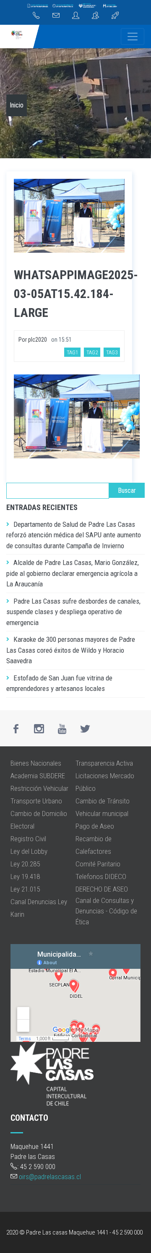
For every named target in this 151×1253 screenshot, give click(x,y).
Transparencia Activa (104, 763)
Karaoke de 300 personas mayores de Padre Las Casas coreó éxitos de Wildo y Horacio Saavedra (70, 650)
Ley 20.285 (25, 864)
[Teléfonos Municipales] (36, 16)
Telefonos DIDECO (101, 876)
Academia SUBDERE (37, 776)
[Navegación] (132, 36)
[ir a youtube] (62, 728)
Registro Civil (28, 838)
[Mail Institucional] (56, 16)
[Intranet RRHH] (76, 16)
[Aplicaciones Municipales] (115, 16)
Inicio (16, 105)
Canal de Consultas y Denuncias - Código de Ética (106, 911)
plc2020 (37, 339)
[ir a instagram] (39, 728)
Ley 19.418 (25, 876)
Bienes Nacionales (35, 763)
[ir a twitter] (85, 728)
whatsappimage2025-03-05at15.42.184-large (76, 293)
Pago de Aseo (95, 826)
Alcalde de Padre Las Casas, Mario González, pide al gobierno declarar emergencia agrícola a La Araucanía (72, 573)
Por (23, 339)
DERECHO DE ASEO (102, 889)
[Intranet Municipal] (95, 16)
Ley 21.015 (25, 889)
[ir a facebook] (16, 728)
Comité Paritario (98, 864)
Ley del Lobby (28, 851)
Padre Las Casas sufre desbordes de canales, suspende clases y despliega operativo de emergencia (73, 612)
